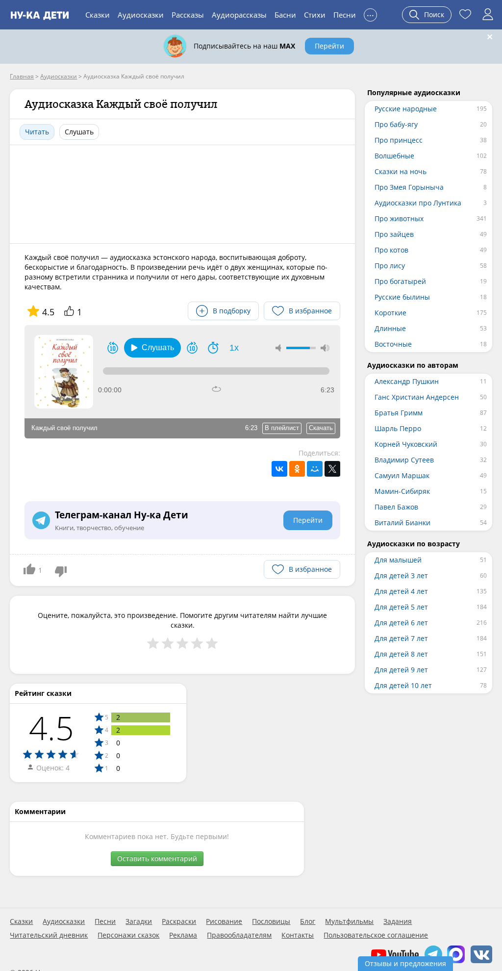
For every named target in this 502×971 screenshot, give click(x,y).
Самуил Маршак (402, 475)
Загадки (139, 921)
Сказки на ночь (401, 171)
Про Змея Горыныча (409, 187)
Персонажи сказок (128, 935)
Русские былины (402, 297)
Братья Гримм (399, 412)
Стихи (315, 15)
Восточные (393, 344)
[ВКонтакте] (279, 469)
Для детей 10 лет (403, 685)
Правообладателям (239, 935)
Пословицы (271, 921)
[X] (332, 469)
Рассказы (188, 15)
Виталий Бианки (402, 522)
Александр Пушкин (407, 381)
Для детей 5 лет (401, 607)
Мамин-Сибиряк (402, 491)
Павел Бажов (396, 506)
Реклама (183, 935)
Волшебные (394, 155)
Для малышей (398, 559)
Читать (37, 131)
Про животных (399, 218)
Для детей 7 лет (401, 638)
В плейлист (282, 428)
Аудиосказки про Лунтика (418, 202)
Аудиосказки (141, 15)
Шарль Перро (398, 428)
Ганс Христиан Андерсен (417, 397)
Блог (307, 921)
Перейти (329, 46)
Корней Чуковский (406, 444)
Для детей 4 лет (401, 591)
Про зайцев (394, 234)
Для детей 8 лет (401, 654)
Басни (285, 15)
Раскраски (179, 921)
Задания (397, 921)
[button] (152, 348)
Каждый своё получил (64, 428)
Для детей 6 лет (401, 622)
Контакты (297, 935)
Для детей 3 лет (401, 575)
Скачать (321, 428)
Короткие (390, 312)
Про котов (391, 250)
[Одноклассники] (297, 469)
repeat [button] (216, 388)
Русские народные (406, 108)
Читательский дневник (49, 935)
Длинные (390, 328)
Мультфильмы (349, 921)
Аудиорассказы (239, 15)
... (370, 13)
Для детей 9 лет (401, 669)
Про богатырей (400, 281)
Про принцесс (399, 140)
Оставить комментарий (157, 858)
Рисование (224, 921)
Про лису (390, 265)
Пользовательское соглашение (376, 935)
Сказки (97, 15)
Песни (344, 15)
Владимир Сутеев (404, 459)
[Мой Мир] (315, 469)
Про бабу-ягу (396, 124)
